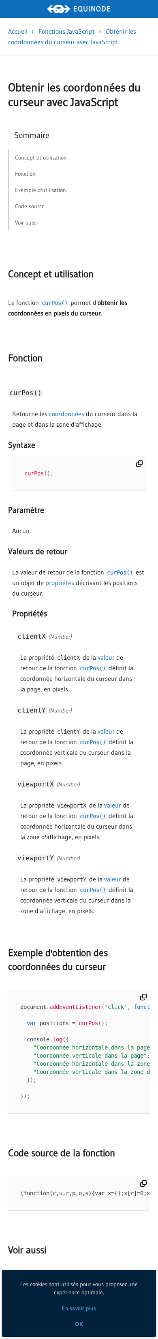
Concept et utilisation (51, 274)
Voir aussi (27, 1250)
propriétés (59, 583)
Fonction (25, 358)
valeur (106, 657)
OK (79, 1324)
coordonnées (66, 414)
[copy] (139, 463)
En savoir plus (79, 1308)
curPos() (55, 303)
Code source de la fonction (61, 1153)
